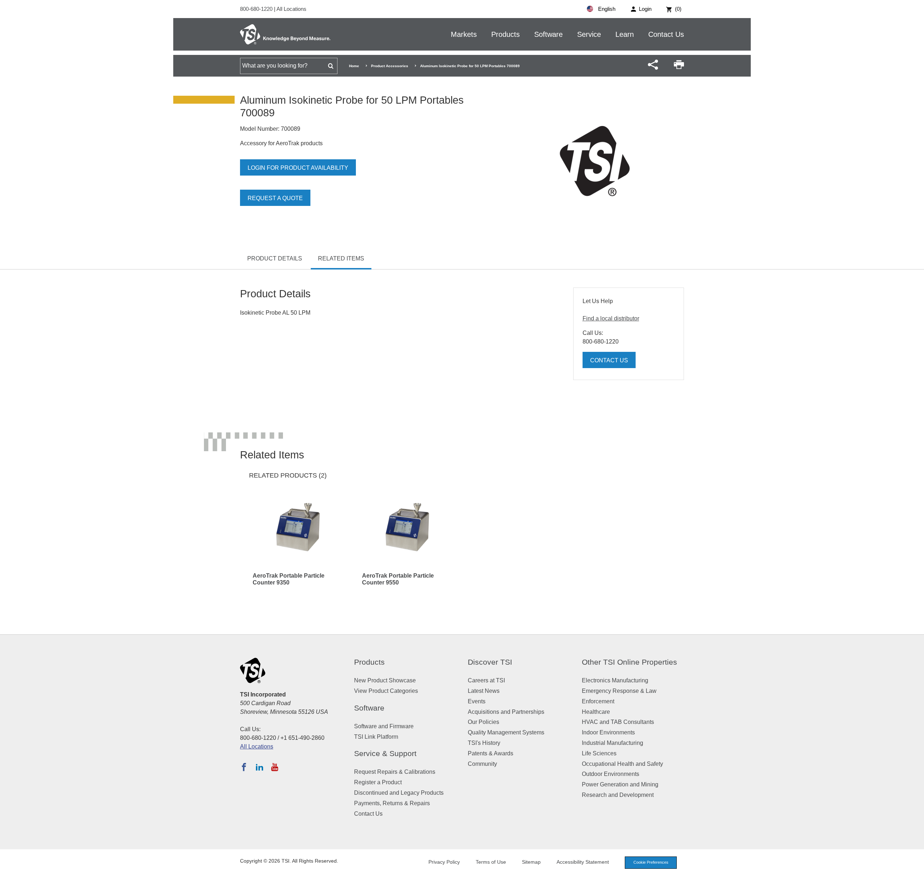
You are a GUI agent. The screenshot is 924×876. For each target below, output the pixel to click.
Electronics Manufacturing (615, 680)
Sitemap (531, 862)
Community (482, 764)
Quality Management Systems (506, 732)
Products (505, 34)
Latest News (484, 691)
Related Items (341, 258)
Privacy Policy (444, 862)
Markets (464, 34)
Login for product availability (298, 168)
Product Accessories (389, 66)
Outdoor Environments (610, 774)
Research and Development (618, 795)
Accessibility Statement (583, 862)
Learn (624, 34)
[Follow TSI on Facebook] (244, 767)
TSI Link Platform (376, 737)
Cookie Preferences (650, 862)
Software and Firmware (384, 726)
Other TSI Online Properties (629, 662)
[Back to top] (915, 867)
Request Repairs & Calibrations (394, 772)
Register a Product (378, 782)
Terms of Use (491, 862)
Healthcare (596, 712)
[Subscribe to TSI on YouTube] (274, 767)
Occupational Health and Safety (622, 764)
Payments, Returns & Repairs (392, 803)
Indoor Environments (608, 732)
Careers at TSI (486, 680)
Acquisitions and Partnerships (506, 712)
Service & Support (385, 753)
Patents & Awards (490, 753)
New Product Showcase (385, 680)
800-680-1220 (257, 9)
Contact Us (666, 34)
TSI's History (484, 743)
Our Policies (483, 722)
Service (589, 34)
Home (354, 66)
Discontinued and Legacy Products (399, 793)
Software (548, 34)
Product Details (274, 258)
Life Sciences (599, 753)
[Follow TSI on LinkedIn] (259, 767)
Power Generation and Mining (620, 784)
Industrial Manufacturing (612, 743)
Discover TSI (490, 662)
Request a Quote (275, 198)
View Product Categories (386, 691)
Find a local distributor (611, 318)
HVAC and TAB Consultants (618, 722)
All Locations (291, 9)
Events (476, 701)
